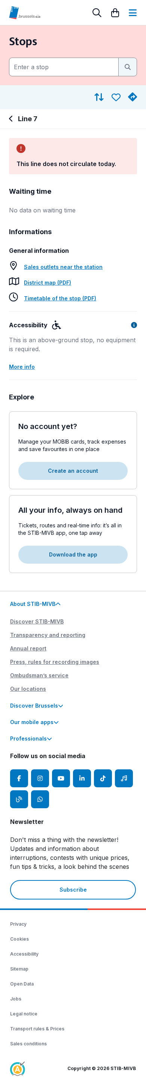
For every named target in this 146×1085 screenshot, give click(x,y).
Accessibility (24, 954)
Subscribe (73, 889)
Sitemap (19, 969)
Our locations (28, 689)
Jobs (15, 999)
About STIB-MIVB (32, 604)
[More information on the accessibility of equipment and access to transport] (134, 325)
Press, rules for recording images (54, 662)
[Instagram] (40, 778)
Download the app (73, 554)
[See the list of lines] (12, 119)
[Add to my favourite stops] (116, 97)
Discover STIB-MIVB (37, 621)
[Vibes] (124, 778)
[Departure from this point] (132, 97)
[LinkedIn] (82, 778)
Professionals (28, 738)
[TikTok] (103, 778)
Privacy (18, 924)
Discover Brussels (34, 705)
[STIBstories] (19, 799)
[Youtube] (61, 778)
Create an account (73, 471)
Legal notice (23, 1014)
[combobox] (64, 67)
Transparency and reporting (47, 635)
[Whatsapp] (40, 799)
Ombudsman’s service (39, 675)
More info (22, 367)
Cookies (19, 939)
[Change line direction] (99, 97)
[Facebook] (19, 778)
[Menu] (132, 13)
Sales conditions (28, 1043)
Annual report (28, 648)
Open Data (22, 984)
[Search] (96, 12)
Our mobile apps (32, 722)
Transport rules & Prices (37, 1029)
